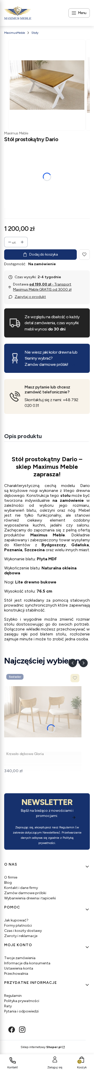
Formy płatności (18, 925)
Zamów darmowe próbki (25, 893)
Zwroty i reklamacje (20, 936)
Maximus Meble (16, 133)
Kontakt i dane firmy (21, 888)
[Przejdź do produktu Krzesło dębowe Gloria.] (42, 712)
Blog (8, 882)
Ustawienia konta (18, 968)
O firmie (10, 877)
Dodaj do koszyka (43, 254)
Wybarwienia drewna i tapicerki (30, 898)
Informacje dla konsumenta (27, 963)
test (73, 364)
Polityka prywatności (21, 1001)
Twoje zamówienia (20, 958)
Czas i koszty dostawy (23, 930)
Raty (8, 1006)
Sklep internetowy (41, 1047)
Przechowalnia (16, 973)
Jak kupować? (16, 920)
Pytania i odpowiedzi (21, 1011)
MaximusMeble (14, 33)
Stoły (34, 33)
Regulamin (66, 827)
